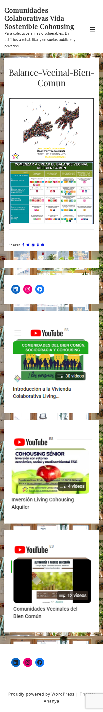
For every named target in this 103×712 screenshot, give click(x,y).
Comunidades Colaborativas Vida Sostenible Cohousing (39, 18)
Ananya (51, 701)
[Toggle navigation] (92, 29)
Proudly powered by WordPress (42, 694)
